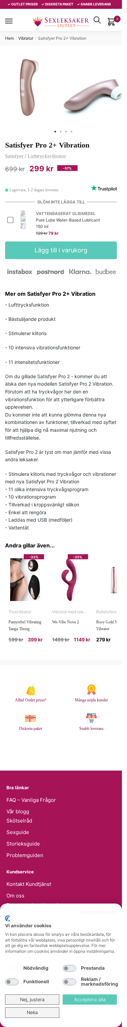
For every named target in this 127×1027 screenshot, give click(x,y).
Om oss (15, 895)
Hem (9, 38)
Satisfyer (14, 156)
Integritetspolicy (99, 912)
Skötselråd (19, 820)
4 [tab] (71, 131)
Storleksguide (23, 843)
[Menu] (15, 21)
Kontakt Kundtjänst (28, 884)
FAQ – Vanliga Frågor (31, 800)
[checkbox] (12, 968)
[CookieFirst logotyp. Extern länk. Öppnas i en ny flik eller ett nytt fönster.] (7, 918)
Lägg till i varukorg (61, 250)
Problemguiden (24, 855)
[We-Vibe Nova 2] (70, 579)
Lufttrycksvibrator (47, 156)
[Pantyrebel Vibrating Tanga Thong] (26, 579)
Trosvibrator (19, 611)
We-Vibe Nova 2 (65, 622)
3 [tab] (66, 131)
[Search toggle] (97, 20)
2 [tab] (60, 131)
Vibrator (25, 38)
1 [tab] (55, 131)
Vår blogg (17, 811)
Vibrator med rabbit (70, 611)
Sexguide (17, 832)
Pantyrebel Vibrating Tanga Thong (24, 625)
